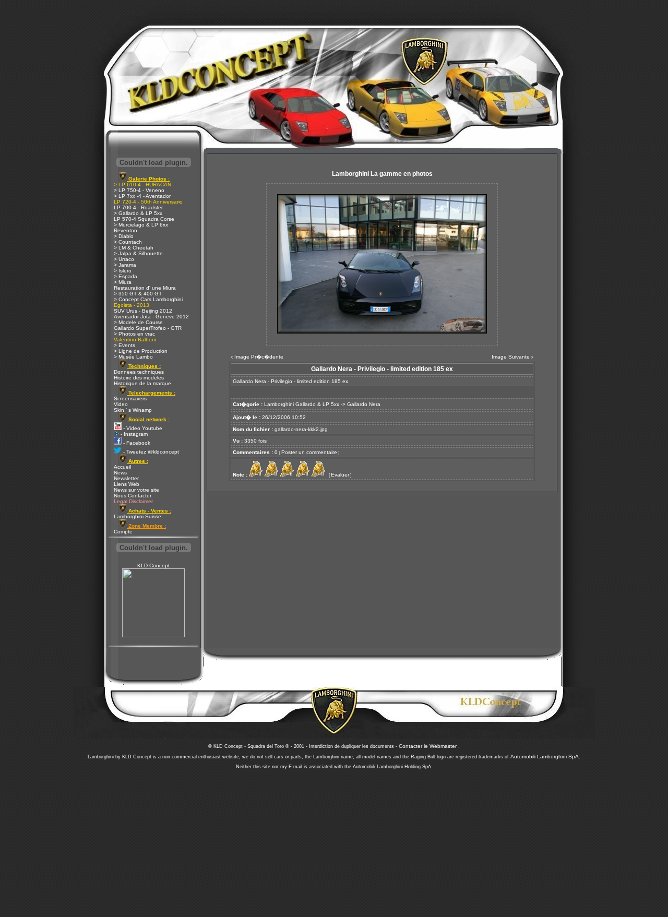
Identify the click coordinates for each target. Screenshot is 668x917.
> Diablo (124, 236)
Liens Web (126, 484)
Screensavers (130, 398)
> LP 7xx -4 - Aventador (142, 196)
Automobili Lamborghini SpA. (545, 756)
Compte (123, 531)
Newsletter (126, 478)
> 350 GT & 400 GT (138, 293)
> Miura (123, 282)
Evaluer (340, 475)
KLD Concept (153, 565)
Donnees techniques (139, 372)
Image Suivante (511, 357)
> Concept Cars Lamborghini (148, 299)
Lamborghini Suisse (137, 516)
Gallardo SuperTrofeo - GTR (148, 328)
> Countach (128, 242)
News (120, 472)
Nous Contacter (132, 495)
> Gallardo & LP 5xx (138, 213)
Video (121, 404)
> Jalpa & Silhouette (138, 253)
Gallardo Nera (363, 404)
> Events (124, 345)
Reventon (125, 230)
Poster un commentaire (309, 452)
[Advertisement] (334, 840)
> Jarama (125, 265)
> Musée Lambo (133, 357)
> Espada (125, 276)
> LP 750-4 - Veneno (139, 190)
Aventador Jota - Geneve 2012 (151, 316)
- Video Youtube (142, 428)
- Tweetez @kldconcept (150, 452)
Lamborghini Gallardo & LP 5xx (301, 404)
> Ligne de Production (141, 351)
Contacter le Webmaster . (429, 746)
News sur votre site (136, 490)
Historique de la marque (142, 383)
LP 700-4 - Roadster (138, 207)
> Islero (123, 270)
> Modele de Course (138, 322)
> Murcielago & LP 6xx (141, 225)
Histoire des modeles (139, 377)
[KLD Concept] (153, 635)
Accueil (122, 467)
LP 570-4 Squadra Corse (144, 219)
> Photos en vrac (134, 334)
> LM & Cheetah (133, 248)
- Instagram (133, 434)
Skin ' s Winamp (133, 410)
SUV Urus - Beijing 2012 (143, 311)
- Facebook (136, 443)
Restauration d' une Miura (145, 288)
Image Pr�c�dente (258, 357)
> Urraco (124, 259)
